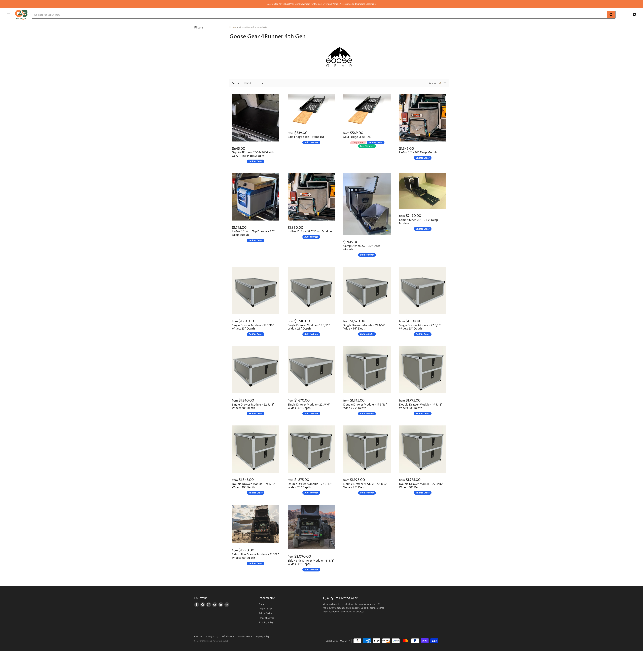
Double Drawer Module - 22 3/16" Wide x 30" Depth (421, 485)
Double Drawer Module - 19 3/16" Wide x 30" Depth (253, 485)
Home (232, 27)
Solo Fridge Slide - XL (357, 137)
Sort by (235, 83)
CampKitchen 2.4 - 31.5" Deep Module (418, 221)
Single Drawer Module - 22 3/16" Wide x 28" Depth (253, 406)
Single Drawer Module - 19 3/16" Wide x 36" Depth (364, 327)
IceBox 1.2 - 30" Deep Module (418, 152)
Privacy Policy (265, 608)
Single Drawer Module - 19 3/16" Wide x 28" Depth (309, 327)
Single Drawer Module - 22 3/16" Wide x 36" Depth (309, 406)
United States (336, 641)
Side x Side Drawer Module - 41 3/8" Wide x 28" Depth (255, 556)
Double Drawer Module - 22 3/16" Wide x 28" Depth (365, 485)
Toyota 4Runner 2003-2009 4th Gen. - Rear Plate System (253, 154)
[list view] (444, 83)
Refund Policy (265, 613)
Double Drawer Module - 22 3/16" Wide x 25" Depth (310, 485)
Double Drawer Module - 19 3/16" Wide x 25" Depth (365, 406)
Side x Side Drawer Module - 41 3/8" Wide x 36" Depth (311, 562)
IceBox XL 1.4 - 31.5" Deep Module (310, 231)
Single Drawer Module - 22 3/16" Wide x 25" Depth (420, 327)
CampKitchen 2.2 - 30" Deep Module (361, 247)
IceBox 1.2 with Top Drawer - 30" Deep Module (253, 233)
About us (263, 604)
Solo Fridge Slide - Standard (306, 137)
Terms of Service (266, 618)
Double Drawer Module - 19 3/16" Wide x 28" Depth (421, 406)
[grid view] (440, 83)
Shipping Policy (266, 622)
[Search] (611, 15)
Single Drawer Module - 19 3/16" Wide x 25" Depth (253, 327)
